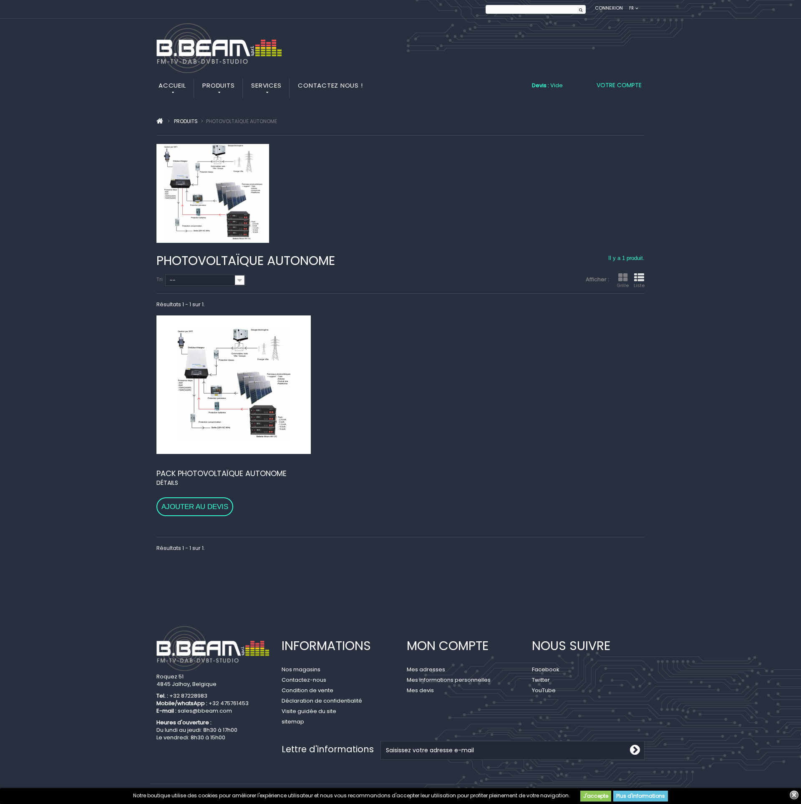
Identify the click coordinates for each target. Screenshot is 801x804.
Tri (159, 279)
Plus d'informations (640, 795)
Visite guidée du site (309, 711)
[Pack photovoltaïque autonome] (233, 384)
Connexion (609, 8)
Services (266, 85)
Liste (639, 285)
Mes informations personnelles (449, 680)
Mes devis (420, 690)
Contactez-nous (304, 680)
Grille (623, 285)
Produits (218, 85)
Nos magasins (301, 669)
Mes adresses (426, 669)
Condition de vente (307, 690)
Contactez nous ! (330, 85)
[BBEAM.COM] (219, 48)
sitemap (293, 722)
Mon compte (448, 646)
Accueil (172, 85)
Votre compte (619, 85)
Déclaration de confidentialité (322, 701)
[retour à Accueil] (160, 121)
